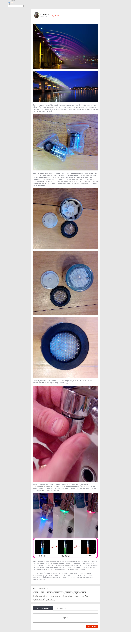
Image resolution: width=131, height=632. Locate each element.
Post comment (92, 626)
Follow (57, 15)
